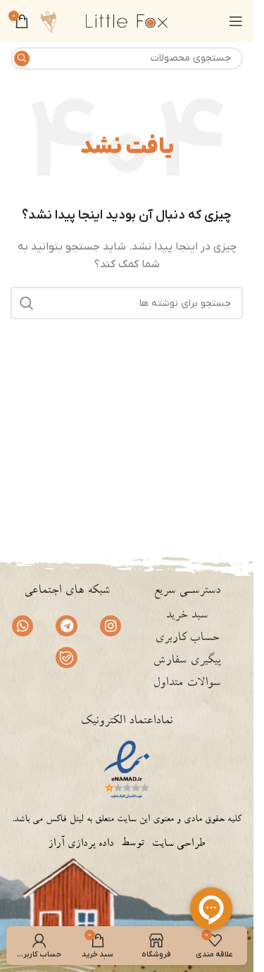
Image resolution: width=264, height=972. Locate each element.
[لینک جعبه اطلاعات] (48, 21)
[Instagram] (110, 625)
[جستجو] (22, 58)
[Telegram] (66, 625)
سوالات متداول (186, 684)
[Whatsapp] (22, 625)
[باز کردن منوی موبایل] (236, 21)
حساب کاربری (187, 639)
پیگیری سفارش (187, 661)
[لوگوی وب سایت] (126, 20)
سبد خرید (186, 616)
